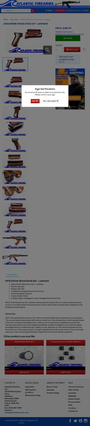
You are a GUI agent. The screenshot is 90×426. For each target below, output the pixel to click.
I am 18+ (35, 101)
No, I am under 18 (50, 101)
